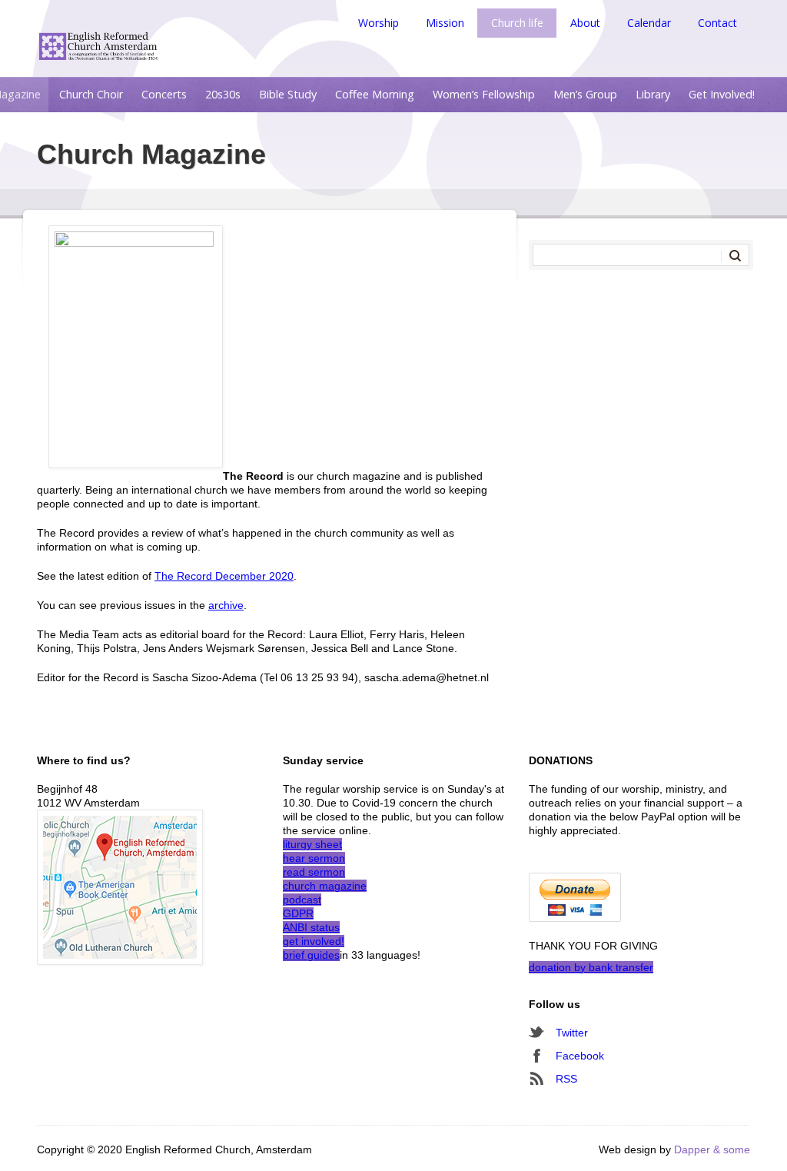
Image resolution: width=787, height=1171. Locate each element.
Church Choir (91, 94)
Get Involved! (722, 94)
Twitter (572, 1032)
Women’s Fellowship (484, 94)
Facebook (580, 1056)
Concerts (164, 94)
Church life (517, 22)
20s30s (223, 94)
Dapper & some (712, 1149)
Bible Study (288, 94)
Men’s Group (585, 94)
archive (226, 605)
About (585, 22)
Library (653, 94)
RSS (566, 1079)
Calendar (649, 22)
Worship (378, 22)
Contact (717, 22)
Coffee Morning (374, 94)
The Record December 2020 (224, 576)
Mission (445, 22)
